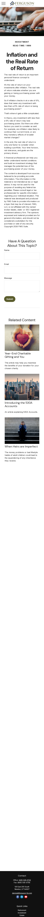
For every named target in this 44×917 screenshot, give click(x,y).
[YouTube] (25, 896)
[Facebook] (17, 896)
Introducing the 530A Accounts (18, 404)
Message (8, 278)
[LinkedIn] (21, 896)
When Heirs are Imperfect (21, 446)
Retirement (22, 910)
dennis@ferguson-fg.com (22, 893)
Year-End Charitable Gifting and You (18, 355)
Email (6, 264)
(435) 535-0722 (25, 880)
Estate (22, 915)
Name (6, 250)
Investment (22, 913)
